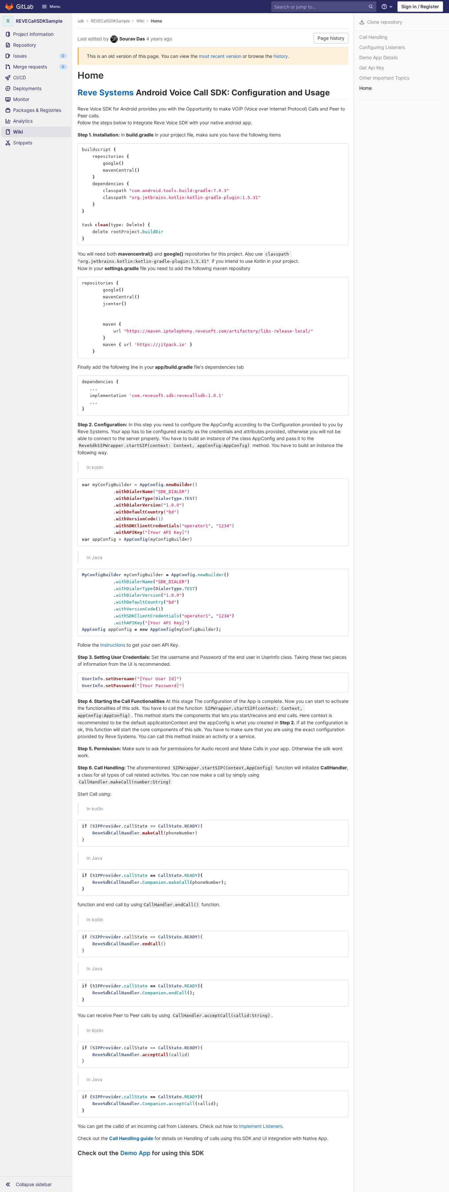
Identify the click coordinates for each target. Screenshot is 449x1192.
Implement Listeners (260, 1126)
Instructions (112, 645)
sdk (81, 20)
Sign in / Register (420, 6)
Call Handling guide (131, 1138)
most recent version (220, 56)
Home (156, 20)
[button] (36, 1184)
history (280, 56)
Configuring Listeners (382, 47)
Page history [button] (331, 38)
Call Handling (373, 37)
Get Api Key (371, 67)
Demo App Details (378, 57)
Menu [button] (55, 6)
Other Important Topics (384, 78)
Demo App (135, 1152)
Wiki (140, 20)
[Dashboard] (19, 7)
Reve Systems (106, 92)
